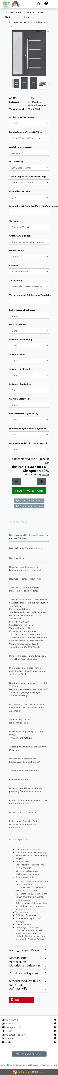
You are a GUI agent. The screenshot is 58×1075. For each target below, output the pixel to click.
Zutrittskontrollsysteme (24, 973)
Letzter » (40, 12)
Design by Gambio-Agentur (45, 1064)
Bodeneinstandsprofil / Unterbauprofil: (29, 443)
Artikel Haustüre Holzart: (22, 117)
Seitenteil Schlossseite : (21, 369)
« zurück (20, 12)
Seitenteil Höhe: (17, 354)
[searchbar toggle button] (39, 4)
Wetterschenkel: (17, 324)
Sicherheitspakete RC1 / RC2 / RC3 (24, 982)
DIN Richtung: (16, 161)
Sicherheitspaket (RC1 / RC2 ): (24, 413)
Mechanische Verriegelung (17, 959)
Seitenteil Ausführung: (20, 339)
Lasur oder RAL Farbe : (20, 191)
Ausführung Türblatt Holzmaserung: (27, 176)
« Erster (9, 12)
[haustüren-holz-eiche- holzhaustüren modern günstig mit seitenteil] (29, 53)
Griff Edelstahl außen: (20, 235)
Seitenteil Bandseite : (20, 384)
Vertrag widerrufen (29, 1053)
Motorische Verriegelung (25, 965)
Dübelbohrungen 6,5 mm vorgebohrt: (28, 428)
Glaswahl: (14, 220)
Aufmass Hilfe (18, 988)
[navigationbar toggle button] (54, 4)
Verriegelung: (16, 280)
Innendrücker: (16, 250)
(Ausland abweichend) (37, 105)
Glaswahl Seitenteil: (19, 398)
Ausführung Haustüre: (20, 147)
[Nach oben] (49, 1037)
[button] (49, 84)
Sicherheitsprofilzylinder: (22, 310)
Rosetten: (14, 265)
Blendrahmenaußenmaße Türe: (25, 132)
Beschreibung (18, 522)
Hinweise (42, 1072)
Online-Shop (6, 1064)
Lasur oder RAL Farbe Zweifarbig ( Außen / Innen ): (29, 206)
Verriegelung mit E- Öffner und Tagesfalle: (29, 295)
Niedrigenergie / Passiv (24, 950)
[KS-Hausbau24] (9, 4)
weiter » (30, 12)
